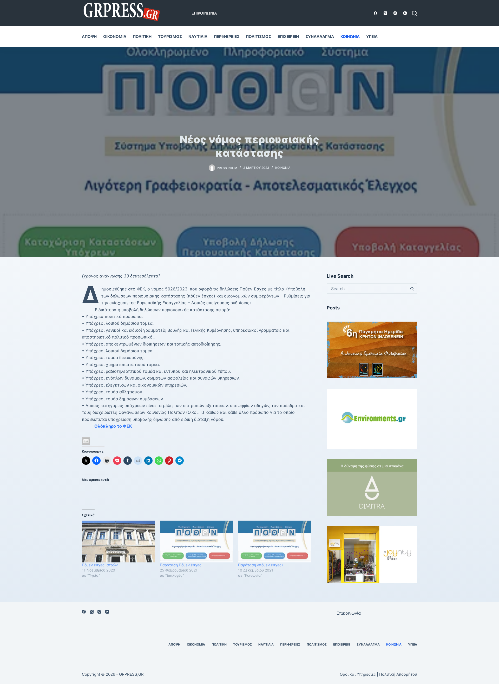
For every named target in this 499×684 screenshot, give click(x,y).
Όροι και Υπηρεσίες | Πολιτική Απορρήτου (378, 674)
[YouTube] (405, 13)
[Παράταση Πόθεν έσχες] (196, 541)
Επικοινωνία (204, 13)
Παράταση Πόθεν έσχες (180, 565)
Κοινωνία (350, 36)
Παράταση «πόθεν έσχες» (261, 565)
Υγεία (372, 36)
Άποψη (89, 36)
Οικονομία (114, 36)
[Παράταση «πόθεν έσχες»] (274, 541)
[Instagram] (395, 13)
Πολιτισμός (258, 36)
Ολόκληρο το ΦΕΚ (112, 426)
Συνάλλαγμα (319, 36)
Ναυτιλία (197, 36)
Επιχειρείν (288, 36)
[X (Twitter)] (385, 13)
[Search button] (412, 288)
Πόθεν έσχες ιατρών (100, 565)
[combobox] (367, 288)
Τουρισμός (170, 36)
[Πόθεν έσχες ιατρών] (118, 541)
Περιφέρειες (226, 36)
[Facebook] (375, 13)
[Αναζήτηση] (414, 13)
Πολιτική (142, 36)
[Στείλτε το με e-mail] (86, 441)
